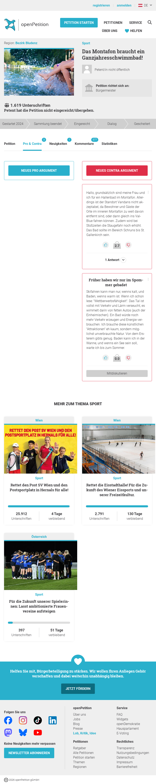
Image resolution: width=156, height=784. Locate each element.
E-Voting (123, 733)
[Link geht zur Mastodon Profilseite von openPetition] (8, 732)
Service (135, 23)
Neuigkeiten (58, 142)
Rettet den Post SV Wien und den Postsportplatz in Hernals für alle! (39, 487)
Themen (79, 762)
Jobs (76, 719)
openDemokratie (128, 724)
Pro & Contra (32, 142)
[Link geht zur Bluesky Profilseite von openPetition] (23, 732)
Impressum (125, 762)
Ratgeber (79, 748)
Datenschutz (125, 757)
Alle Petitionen (83, 753)
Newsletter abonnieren (29, 753)
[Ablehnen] (128, 245)
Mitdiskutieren (117, 373)
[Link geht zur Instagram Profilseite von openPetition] (23, 720)
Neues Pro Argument (39, 171)
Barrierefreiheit (127, 767)
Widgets (122, 719)
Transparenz (125, 748)
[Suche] (149, 22)
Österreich (39, 537)
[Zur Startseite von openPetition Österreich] (26, 24)
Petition (9, 144)
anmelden (124, 5)
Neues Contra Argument (117, 171)
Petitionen (113, 23)
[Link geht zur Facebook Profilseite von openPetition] (8, 720)
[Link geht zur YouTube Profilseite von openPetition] (38, 732)
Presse (78, 728)
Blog (76, 724)
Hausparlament (128, 728)
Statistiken (109, 144)
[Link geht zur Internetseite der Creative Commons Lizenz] (6, 780)
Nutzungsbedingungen (133, 753)
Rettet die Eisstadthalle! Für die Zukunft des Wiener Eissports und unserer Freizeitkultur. (117, 490)
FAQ (119, 714)
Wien (39, 420)
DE (145, 5)
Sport (86, 43)
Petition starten (79, 23)
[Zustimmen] (106, 245)
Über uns (79, 714)
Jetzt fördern (78, 689)
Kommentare (84, 142)
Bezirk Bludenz (26, 43)
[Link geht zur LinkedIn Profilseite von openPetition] (53, 720)
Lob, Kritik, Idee (84, 733)
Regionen (80, 767)
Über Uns (109, 31)
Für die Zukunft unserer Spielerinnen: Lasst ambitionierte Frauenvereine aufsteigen (39, 606)
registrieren (101, 5)
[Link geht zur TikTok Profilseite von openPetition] (38, 720)
